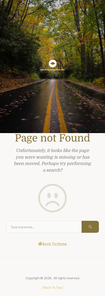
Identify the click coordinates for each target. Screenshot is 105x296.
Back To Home (54, 244)
